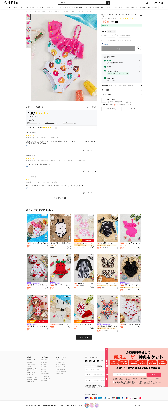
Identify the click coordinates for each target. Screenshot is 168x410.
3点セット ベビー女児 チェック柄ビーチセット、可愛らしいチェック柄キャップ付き (84, 243)
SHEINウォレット (60, 366)
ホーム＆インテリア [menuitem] (78, 7)
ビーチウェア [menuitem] (49, 7)
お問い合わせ (59, 359)
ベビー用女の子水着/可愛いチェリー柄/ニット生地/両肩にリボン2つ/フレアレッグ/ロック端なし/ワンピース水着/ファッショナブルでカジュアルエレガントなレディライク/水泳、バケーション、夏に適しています (131, 324)
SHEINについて (31, 359)
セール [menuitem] (32, 7)
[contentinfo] (114, 398)
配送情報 (43, 364)
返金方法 (43, 369)
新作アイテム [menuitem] (24, 7)
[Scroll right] (162, 7)
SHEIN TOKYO (31, 372)
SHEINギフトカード (61, 364)
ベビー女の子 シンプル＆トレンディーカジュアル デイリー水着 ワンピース (37, 243)
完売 (118, 49)
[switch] (55, 128)
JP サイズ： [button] (110, 31)
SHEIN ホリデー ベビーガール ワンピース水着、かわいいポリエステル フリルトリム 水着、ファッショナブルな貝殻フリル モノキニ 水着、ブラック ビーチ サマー (131, 285)
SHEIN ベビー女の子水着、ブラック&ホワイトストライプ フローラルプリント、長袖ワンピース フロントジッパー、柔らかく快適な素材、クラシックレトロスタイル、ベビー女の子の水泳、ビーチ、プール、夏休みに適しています (84, 283)
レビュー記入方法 (60, 369)
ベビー (32, 11)
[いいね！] (84, 150)
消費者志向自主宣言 (32, 377)
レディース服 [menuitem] (40, 7)
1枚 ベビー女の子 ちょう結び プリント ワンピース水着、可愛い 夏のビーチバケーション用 (60, 324)
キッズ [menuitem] (103, 7)
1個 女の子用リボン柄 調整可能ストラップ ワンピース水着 (60, 243)
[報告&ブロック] (95, 150)
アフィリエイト (45, 380)
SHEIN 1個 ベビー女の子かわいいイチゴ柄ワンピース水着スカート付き (84, 324)
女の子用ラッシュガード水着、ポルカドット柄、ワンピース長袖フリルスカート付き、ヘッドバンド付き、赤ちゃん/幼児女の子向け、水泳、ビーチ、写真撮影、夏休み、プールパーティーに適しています (107, 243)
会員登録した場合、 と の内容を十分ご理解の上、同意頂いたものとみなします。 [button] (136, 379)
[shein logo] (11, 2)
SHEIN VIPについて (46, 378)
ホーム (27, 11)
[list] (100, 360)
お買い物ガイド (45, 359)
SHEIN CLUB (30, 382)
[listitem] (37, 232)
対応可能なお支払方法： (91, 395)
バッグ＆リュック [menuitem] (119, 7)
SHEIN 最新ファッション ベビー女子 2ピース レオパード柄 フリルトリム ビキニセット (107, 283)
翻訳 (27, 145)
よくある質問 (59, 373)
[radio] (109, 35)
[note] (84, 240)
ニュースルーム (31, 364)
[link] (151, 2)
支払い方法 (44, 362)
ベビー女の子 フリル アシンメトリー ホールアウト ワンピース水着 (131, 243)
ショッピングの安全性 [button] (112, 71)
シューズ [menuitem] (109, 7)
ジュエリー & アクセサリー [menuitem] (62, 7)
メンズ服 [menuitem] (88, 7)
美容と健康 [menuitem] (96, 7)
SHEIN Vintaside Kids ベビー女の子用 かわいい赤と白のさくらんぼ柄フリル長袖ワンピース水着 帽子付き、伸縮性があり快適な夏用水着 (37, 285)
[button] (159, 3)
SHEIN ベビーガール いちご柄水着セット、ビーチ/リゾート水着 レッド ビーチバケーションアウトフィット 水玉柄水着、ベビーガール (37, 326)
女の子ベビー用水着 (52, 11)
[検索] (108, 3)
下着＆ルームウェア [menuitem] (131, 7)
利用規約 (145, 378)
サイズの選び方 (45, 376)
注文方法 (43, 371)
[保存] (139, 48)
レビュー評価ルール (61, 371)
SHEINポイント (60, 362)
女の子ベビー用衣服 (40, 11)
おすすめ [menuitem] (16, 7)
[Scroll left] (160, 7)
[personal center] (147, 3)
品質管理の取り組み (32, 379)
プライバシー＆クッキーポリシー (132, 378)
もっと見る (84, 337)
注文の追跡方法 (45, 373)
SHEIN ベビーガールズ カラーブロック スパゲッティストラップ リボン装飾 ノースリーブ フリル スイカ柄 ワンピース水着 (61, 285)
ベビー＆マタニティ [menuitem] (144, 7)
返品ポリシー (44, 366)
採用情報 (29, 366)
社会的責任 (29, 362)
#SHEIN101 (30, 375)
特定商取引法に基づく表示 (32, 369)
